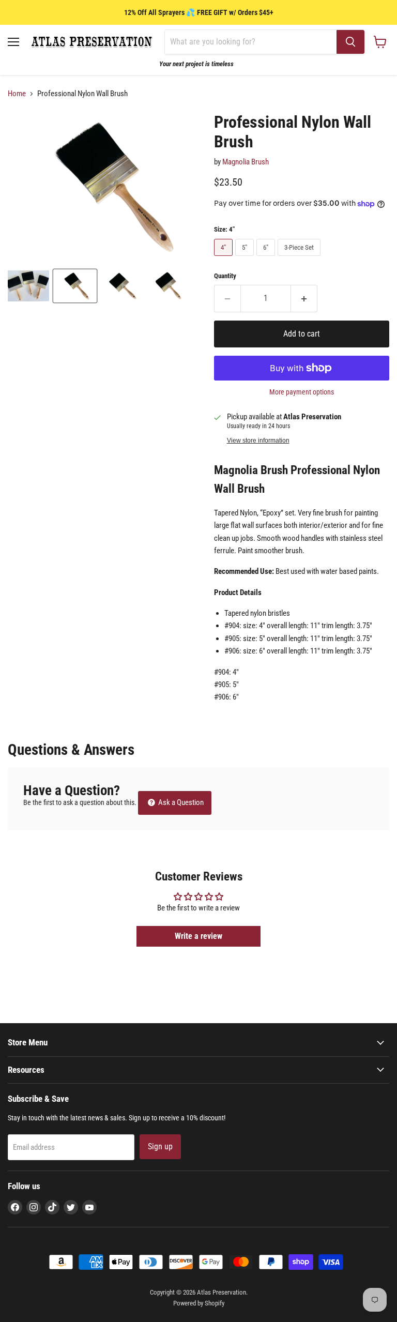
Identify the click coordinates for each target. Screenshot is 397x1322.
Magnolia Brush (245, 161)
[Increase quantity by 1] (304, 298)
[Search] (350, 42)
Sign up (160, 1146)
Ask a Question (180, 802)
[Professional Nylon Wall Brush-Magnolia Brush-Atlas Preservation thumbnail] (28, 285)
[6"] (267, 258)
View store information (258, 440)
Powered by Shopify (198, 1303)
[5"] (245, 258)
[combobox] (251, 42)
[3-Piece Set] (300, 258)
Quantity (225, 276)
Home (17, 93)
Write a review (198, 936)
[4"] (224, 258)
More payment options (301, 392)
